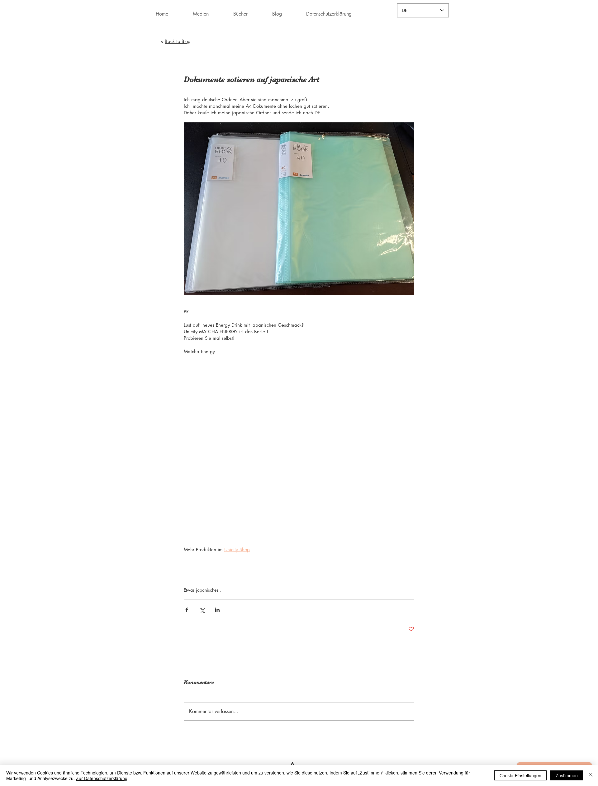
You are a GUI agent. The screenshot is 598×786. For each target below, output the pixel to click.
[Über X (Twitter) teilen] (202, 610)
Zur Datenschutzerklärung (101, 778)
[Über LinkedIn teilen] (217, 610)
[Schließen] (590, 775)
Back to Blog (178, 41)
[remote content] (299, 447)
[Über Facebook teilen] (187, 610)
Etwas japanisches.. (202, 590)
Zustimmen (567, 775)
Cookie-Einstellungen (520, 775)
